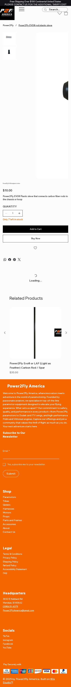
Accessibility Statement (15, 583)
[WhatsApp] (5, 274)
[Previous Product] (5, 347)
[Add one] (19, 227)
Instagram (8, 654)
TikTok (6, 650)
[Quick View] (35, 347)
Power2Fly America (26, 400)
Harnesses (8, 523)
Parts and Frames (12, 534)
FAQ (5, 587)
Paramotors (9, 511)
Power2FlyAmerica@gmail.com (18, 625)
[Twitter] (19, 274)
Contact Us (9, 546)
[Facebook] (10, 274)
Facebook (8, 658)
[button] (66, 13)
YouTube (7, 662)
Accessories (9, 538)
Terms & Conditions (12, 568)
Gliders (6, 519)
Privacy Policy (10, 572)
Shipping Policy (10, 576)
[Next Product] (66, 347)
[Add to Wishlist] (35, 262)
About (6, 542)
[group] (35, 355)
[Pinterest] (14, 274)
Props (6, 530)
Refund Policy (9, 580)
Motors (7, 526)
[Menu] (21, 9)
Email (6, 465)
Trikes (6, 515)
